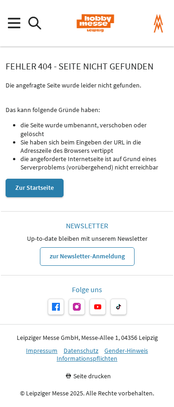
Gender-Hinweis (126, 351)
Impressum (42, 351)
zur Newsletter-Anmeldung (87, 256)
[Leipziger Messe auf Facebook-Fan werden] (56, 307)
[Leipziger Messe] (158, 23)
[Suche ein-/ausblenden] (34, 23)
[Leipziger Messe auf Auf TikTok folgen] (118, 307)
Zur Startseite (34, 187)
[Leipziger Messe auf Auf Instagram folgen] (77, 307)
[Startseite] (95, 23)
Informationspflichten (87, 359)
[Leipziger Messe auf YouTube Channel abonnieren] (98, 307)
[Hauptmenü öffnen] (14, 23)
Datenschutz (81, 351)
